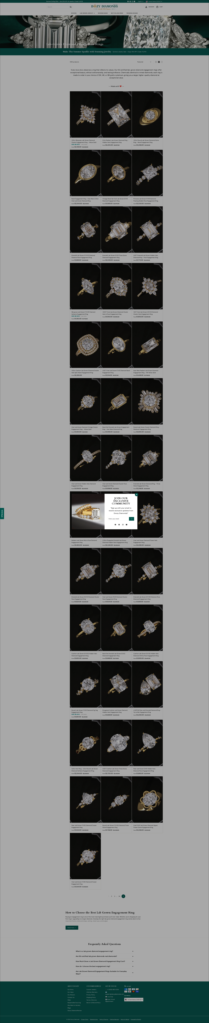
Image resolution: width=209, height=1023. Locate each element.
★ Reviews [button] (2, 513)
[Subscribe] (131, 519)
